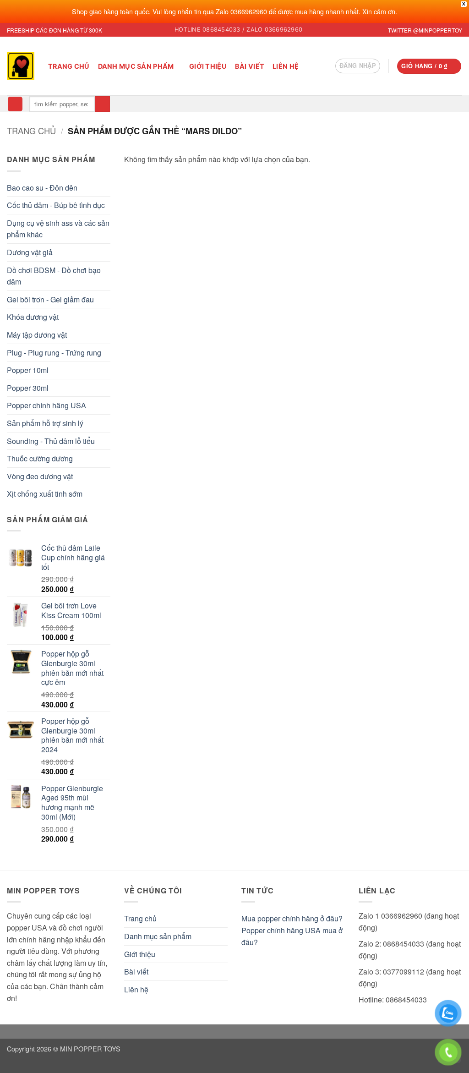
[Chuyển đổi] (222, 936)
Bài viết (249, 66)
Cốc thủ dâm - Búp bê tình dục (56, 205)
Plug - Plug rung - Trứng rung (54, 352)
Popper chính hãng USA (46, 405)
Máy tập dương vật (37, 334)
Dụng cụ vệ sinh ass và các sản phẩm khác (58, 229)
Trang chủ (69, 66)
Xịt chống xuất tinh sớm (44, 493)
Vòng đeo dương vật (40, 476)
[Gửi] (102, 104)
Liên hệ (286, 66)
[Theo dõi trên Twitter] (376, 30)
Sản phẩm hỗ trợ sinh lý (45, 423)
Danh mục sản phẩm (136, 66)
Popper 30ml (28, 388)
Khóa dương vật (33, 317)
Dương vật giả (30, 252)
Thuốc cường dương (40, 458)
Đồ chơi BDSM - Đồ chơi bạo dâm (54, 276)
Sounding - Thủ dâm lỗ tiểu (51, 441)
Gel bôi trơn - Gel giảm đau (50, 299)
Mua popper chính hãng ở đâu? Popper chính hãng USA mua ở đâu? (292, 930)
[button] (357, 66)
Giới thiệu (208, 66)
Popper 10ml (28, 370)
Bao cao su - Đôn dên (42, 187)
